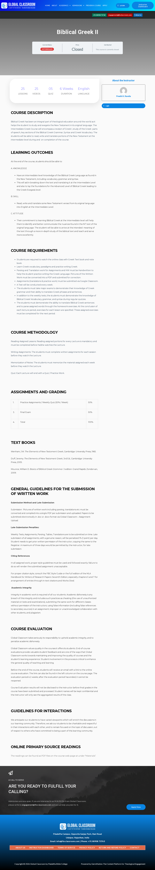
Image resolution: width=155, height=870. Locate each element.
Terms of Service (66, 848)
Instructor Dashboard (41, 848)
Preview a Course (93, 5)
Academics (63, 5)
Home (47, 5)
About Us (20, 848)
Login (122, 5)
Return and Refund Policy (112, 848)
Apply (105, 5)
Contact (134, 848)
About (54, 5)
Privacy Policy (87, 848)
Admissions (77, 5)
